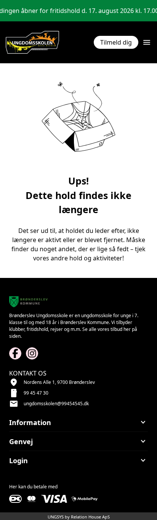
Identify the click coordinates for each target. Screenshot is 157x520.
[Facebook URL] (15, 353)
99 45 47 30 (36, 393)
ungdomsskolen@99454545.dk (56, 403)
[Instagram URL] (32, 353)
